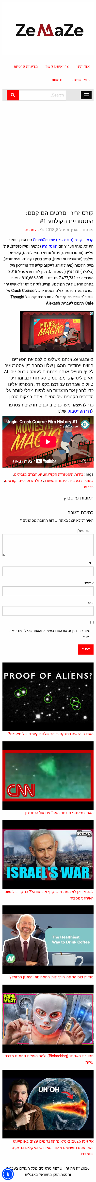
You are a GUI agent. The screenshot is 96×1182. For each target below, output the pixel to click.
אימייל (89, 583)
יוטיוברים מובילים (28, 474)
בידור (79, 474)
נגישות (57, 80)
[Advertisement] (48, 151)
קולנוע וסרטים (30, 481)
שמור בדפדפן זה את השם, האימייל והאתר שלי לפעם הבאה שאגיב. (51, 634)
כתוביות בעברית (81, 481)
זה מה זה (32, 230)
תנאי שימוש (80, 80)
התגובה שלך (85, 530)
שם (91, 563)
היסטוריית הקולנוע (58, 474)
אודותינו (83, 67)
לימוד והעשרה (55, 481)
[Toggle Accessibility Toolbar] (7, 1174)
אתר (90, 603)
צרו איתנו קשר (57, 67)
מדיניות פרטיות (26, 67)
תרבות (89, 487)
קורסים (11, 481)
